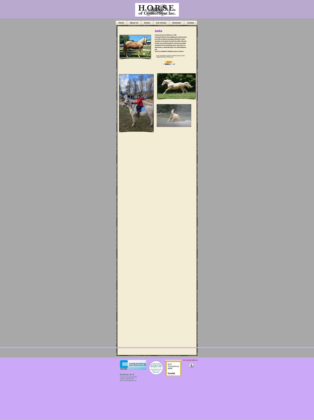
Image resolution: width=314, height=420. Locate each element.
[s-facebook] (191, 365)
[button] (169, 63)
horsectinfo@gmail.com (130, 380)
